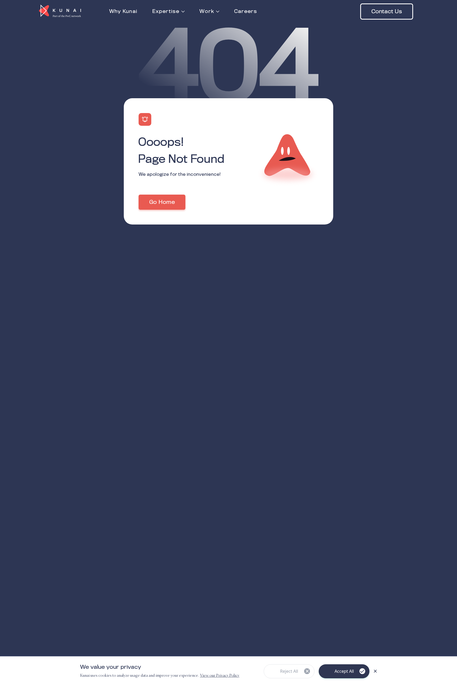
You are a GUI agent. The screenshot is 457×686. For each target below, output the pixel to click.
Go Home (162, 202)
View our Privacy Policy (219, 676)
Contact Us (386, 11)
